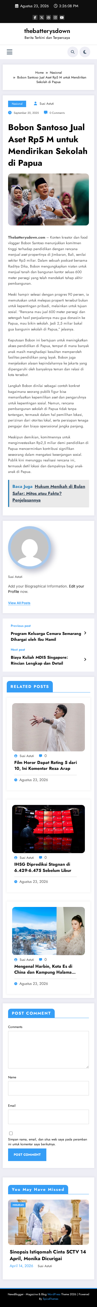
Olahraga (42, 1205)
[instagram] (55, 17)
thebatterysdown (47, 31)
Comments (15, 1026)
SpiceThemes (50, 1299)
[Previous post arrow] (85, 633)
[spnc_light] (84, 52)
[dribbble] (48, 17)
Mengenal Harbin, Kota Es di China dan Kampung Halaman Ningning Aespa (44, 969)
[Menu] (10, 52)
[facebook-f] (35, 17)
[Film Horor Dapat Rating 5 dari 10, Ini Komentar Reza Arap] (48, 727)
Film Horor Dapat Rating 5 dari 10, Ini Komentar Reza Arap (45, 765)
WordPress (53, 1294)
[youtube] (62, 17)
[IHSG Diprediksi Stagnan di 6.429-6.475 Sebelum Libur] (48, 828)
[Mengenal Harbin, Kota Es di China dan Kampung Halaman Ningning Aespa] (48, 930)
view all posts (19, 603)
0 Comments (57, 113)
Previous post (21, 626)
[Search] (72, 52)
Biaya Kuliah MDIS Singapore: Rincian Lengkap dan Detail (39, 660)
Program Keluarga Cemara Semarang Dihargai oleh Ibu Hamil (46, 636)
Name (12, 1077)
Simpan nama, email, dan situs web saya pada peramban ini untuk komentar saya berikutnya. (47, 1142)
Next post (18, 649)
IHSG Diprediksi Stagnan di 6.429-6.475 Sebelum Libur (42, 867)
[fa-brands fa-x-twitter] (41, 17)
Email (12, 1105)
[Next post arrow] (85, 659)
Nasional (17, 104)
